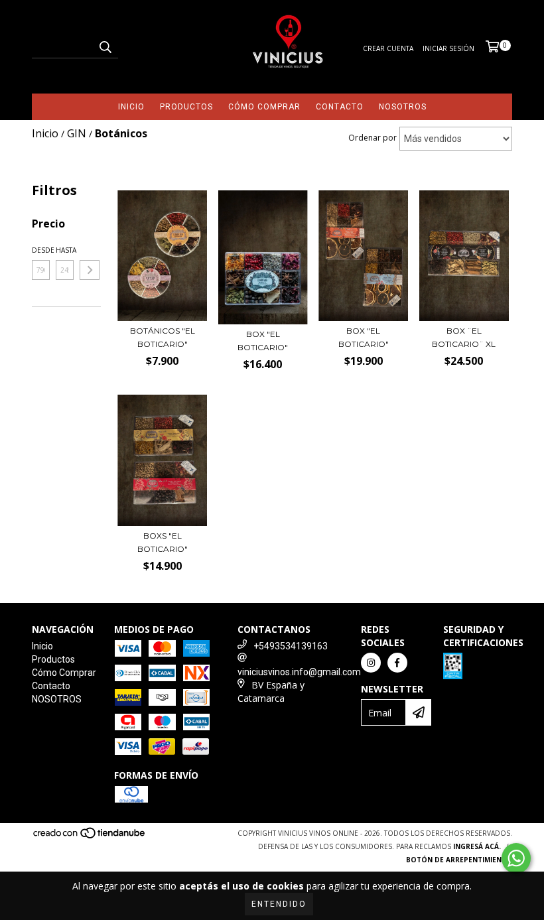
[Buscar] (105, 46)
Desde (41, 250)
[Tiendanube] (90, 837)
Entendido (278, 904)
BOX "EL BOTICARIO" (263, 340)
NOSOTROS (403, 106)
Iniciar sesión (448, 48)
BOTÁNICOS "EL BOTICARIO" (162, 337)
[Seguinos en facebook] (397, 663)
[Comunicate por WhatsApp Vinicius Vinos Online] (516, 858)
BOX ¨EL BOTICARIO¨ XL (464, 337)
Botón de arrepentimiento (459, 859)
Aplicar (90, 270)
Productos (186, 106)
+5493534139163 (290, 646)
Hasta (65, 250)
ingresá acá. (477, 846)
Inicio (131, 106)
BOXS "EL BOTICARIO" (162, 542)
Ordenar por (372, 137)
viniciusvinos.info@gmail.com (299, 672)
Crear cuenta (388, 48)
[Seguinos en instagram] (371, 663)
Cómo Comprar (264, 106)
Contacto (340, 106)
